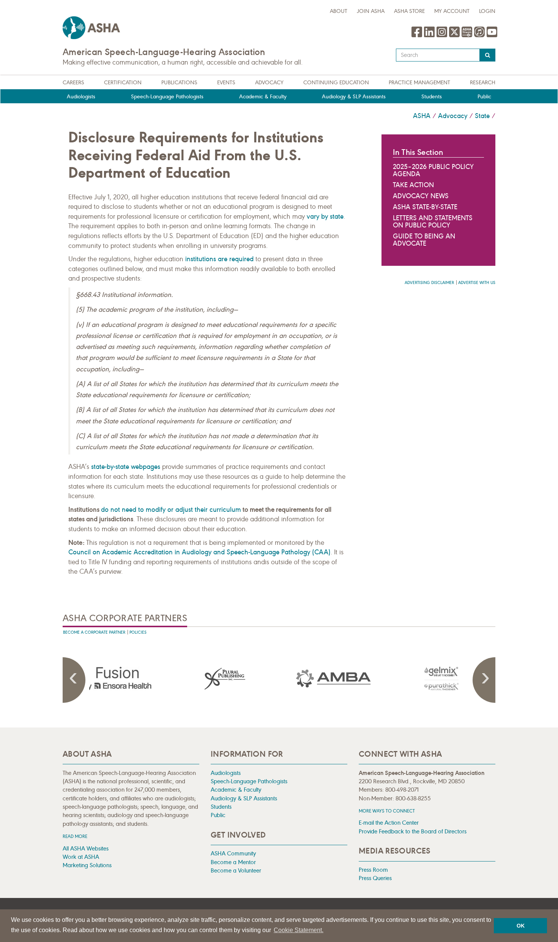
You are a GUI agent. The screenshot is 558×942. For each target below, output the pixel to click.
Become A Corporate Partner (94, 632)
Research (482, 82)
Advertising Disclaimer (429, 282)
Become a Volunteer (236, 870)
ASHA (421, 116)
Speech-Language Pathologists (167, 96)
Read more (75, 836)
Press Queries (375, 878)
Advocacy (269, 82)
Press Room (373, 869)
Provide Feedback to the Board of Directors (413, 831)
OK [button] (521, 926)
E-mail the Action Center (389, 822)
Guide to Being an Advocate (424, 240)
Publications (179, 82)
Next (484, 680)
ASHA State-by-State (425, 207)
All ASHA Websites (86, 848)
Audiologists (81, 96)
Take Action (413, 185)
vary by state (325, 216)
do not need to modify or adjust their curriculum (171, 509)
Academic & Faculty (263, 96)
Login (487, 11)
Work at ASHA (81, 856)
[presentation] (117, 678)
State (482, 116)
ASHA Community (233, 853)
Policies (138, 632)
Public (484, 96)
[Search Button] (487, 55)
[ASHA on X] (455, 36)
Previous (74, 680)
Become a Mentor (233, 862)
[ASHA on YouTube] (492, 36)
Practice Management (419, 82)
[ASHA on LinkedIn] (430, 36)
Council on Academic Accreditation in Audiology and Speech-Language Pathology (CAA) (199, 552)
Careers (73, 82)
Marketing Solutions (87, 865)
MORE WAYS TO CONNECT (387, 811)
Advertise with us (476, 282)
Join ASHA (371, 11)
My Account (452, 11)
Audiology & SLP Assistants (354, 96)
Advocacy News (421, 196)
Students (431, 96)
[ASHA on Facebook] (417, 36)
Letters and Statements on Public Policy (433, 221)
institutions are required (219, 259)
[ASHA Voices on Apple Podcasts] (479, 36)
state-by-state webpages (125, 466)
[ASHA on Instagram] (443, 36)
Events (226, 82)
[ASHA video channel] (468, 36)
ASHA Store (409, 11)
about (338, 11)
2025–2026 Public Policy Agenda (433, 170)
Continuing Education (336, 82)
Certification (123, 82)
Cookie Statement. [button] (298, 930)
